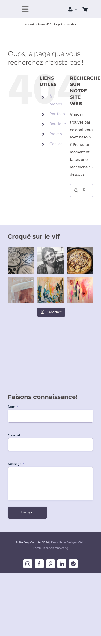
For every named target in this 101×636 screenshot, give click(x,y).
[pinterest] (50, 563)
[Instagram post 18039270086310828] (21, 290)
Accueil (30, 24)
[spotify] (73, 563)
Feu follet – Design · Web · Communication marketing (59, 545)
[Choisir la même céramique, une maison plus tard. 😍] (21, 260)
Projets (55, 134)
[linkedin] (61, 563)
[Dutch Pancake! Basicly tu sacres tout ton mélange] (80, 260)
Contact (56, 144)
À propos (55, 100)
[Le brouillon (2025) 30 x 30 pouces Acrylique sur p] (50, 290)
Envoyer (27, 513)
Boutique (57, 124)
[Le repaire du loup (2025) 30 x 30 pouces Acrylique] (80, 290)
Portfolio (57, 114)
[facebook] (39, 563)
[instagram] (27, 563)
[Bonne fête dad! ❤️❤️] (50, 260)
